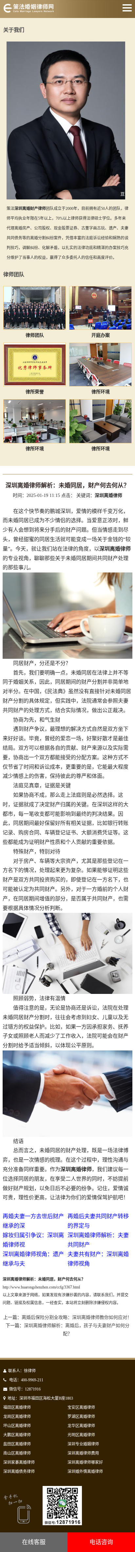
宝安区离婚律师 (81, 1407)
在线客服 (34, 1542)
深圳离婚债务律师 (19, 1471)
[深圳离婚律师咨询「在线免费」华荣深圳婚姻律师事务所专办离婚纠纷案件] (28, 10)
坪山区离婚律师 (17, 1426)
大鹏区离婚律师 (17, 1435)
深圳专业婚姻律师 (83, 1444)
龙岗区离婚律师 (17, 1416)
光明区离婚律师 (81, 1435)
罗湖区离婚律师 (81, 1416)
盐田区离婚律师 (17, 1444)
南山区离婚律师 (17, 1453)
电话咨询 (101, 1542)
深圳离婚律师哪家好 (85, 1462)
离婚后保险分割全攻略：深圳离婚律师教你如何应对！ (77, 1317)
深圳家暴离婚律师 (19, 1462)
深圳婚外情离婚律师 (85, 1471)
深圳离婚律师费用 (83, 1453)
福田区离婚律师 (17, 1407)
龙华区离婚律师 (81, 1426)
